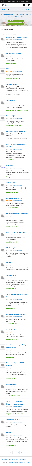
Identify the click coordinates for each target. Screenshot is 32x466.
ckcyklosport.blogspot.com (14, 414)
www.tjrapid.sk (10, 378)
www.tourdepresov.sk (13, 396)
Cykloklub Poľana (11, 84)
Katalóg (3, 458)
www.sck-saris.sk (11, 226)
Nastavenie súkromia (21, 459)
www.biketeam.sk (11, 242)
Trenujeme (9, 165)
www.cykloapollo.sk (12, 288)
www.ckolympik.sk (11, 324)
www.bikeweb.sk (11, 445)
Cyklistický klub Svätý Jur (14, 198)
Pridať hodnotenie (17, 39)
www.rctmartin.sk (11, 339)
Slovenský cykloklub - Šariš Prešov (17, 213)
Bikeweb (8, 432)
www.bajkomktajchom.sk (13, 125)
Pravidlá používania (6, 459)
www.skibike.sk (11, 63)
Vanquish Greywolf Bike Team (15, 131)
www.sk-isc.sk (10, 308)
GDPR (18, 458)
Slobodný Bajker (11, 183)
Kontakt (13, 459)
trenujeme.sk (10, 177)
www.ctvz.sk (10, 159)
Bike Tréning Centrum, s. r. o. (15, 248)
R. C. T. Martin (10, 329)
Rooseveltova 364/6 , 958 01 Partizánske (16, 138)
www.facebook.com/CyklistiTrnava (17, 110)
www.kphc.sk (10, 357)
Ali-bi (7, 69)
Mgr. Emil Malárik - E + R (13, 53)
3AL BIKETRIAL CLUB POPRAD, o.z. (16, 37)
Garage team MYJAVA (13, 419)
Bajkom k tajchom (11, 116)
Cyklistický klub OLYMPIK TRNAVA (16, 314)
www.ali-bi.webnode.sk (13, 78)
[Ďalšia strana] (21, 452)
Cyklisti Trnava (10, 100)
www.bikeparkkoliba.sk (13, 192)
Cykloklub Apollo (11, 275)
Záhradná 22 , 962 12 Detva (13, 94)
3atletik (8, 262)
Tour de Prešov (11, 384)
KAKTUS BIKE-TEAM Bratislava (15, 232)
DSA (22, 458)
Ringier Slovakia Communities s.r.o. (17, 462)
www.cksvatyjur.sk (12, 208)
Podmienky (13, 458)
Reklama (8, 458)
